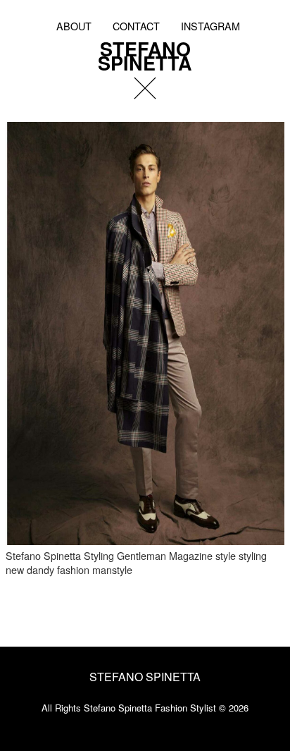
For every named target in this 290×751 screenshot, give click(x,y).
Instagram (210, 25)
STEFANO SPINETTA (145, 53)
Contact (136, 25)
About (74, 25)
